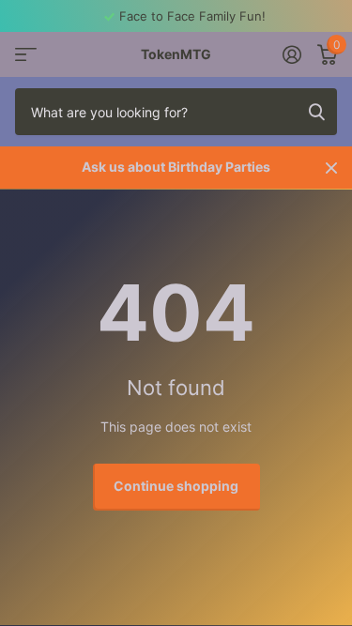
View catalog (26, 55)
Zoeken (316, 111)
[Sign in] (291, 54)
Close (331, 167)
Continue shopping (176, 486)
